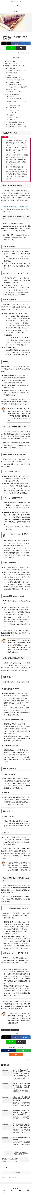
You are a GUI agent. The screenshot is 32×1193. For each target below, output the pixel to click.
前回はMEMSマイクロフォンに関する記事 (15, 206)
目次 (13, 57)
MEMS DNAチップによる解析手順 (15, 80)
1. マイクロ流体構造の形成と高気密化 (16, 124)
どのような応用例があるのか (12, 94)
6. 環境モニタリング (14, 117)
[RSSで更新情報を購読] (16, 1054)
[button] (21, 48)
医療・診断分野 (10, 96)
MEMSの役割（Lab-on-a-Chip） (14, 91)
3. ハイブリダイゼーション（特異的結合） (17, 87)
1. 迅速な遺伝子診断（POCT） (17, 98)
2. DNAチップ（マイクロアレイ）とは (16, 70)
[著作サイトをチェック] (8, 1050)
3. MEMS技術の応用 (11, 72)
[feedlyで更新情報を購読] (23, 1050)
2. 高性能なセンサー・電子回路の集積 (16, 126)
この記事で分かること (10, 61)
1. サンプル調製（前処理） (13, 82)
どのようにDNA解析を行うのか (13, 77)
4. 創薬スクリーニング (14, 110)
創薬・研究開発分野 (11, 108)
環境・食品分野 (10, 115)
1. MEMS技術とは (11, 68)
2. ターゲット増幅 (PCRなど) (13, 84)
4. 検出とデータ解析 (11, 89)
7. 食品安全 (12, 119)
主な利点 (9, 75)
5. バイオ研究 (12, 112)
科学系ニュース (6, 1030)
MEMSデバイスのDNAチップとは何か (14, 65)
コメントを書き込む (16, 1172)
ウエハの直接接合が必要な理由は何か (14, 122)
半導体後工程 (16, 1030)
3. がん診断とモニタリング (16, 105)
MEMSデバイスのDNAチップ (12, 63)
